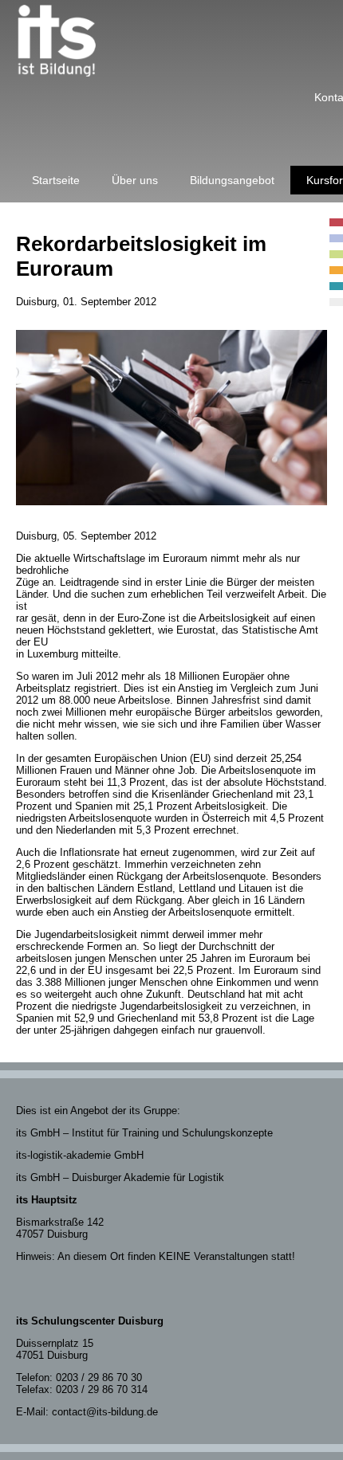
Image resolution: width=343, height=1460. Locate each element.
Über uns (135, 180)
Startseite (56, 180)
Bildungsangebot (232, 180)
